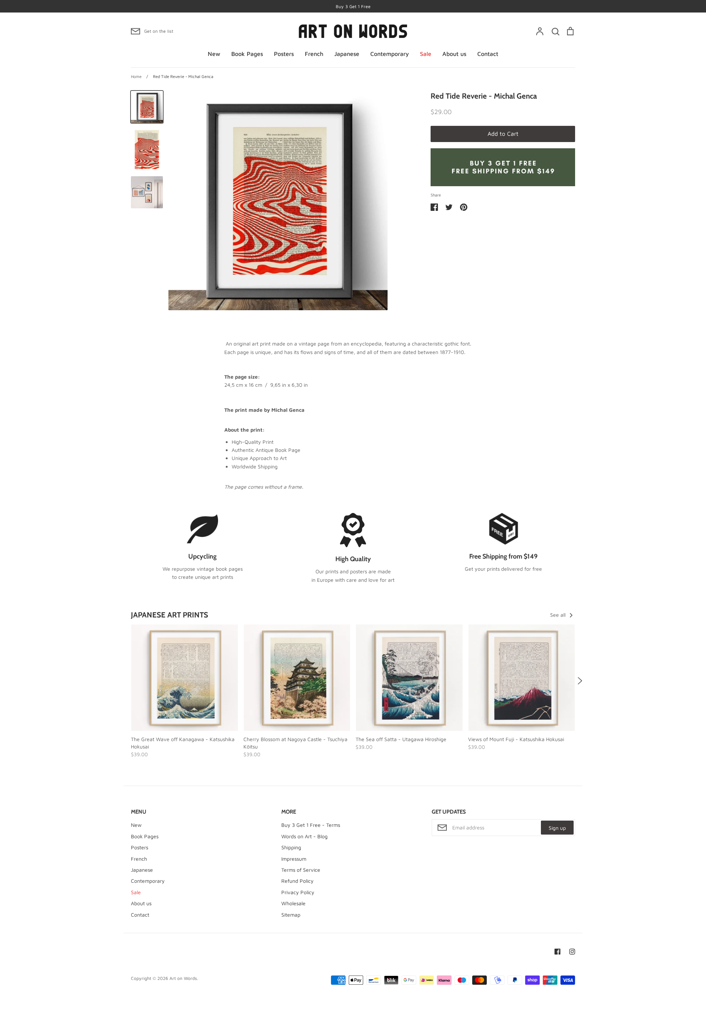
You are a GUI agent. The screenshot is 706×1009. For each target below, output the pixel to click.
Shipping (291, 847)
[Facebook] (557, 951)
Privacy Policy (297, 892)
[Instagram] (572, 951)
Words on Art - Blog (304, 836)
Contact (487, 53)
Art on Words (183, 978)
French (314, 53)
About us (454, 53)
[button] (126, 681)
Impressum (293, 859)
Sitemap (290, 914)
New (214, 53)
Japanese (346, 53)
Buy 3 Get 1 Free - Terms (310, 825)
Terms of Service (300, 870)
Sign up (557, 828)
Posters (284, 53)
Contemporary (389, 53)
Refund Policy (297, 881)
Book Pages (247, 53)
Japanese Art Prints (169, 614)
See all (558, 615)
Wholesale (293, 903)
